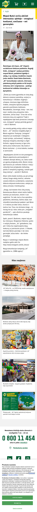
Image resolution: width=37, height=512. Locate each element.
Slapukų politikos (13, 474)
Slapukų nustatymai (17, 508)
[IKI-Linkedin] (9, 458)
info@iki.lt (23, 442)
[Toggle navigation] (32, 4)
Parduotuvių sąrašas (20, 447)
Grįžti (7, 11)
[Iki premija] (24, 4)
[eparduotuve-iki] (16, 4)
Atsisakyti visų (17, 503)
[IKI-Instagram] (27, 458)
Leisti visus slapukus (17, 497)
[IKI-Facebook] (18, 458)
